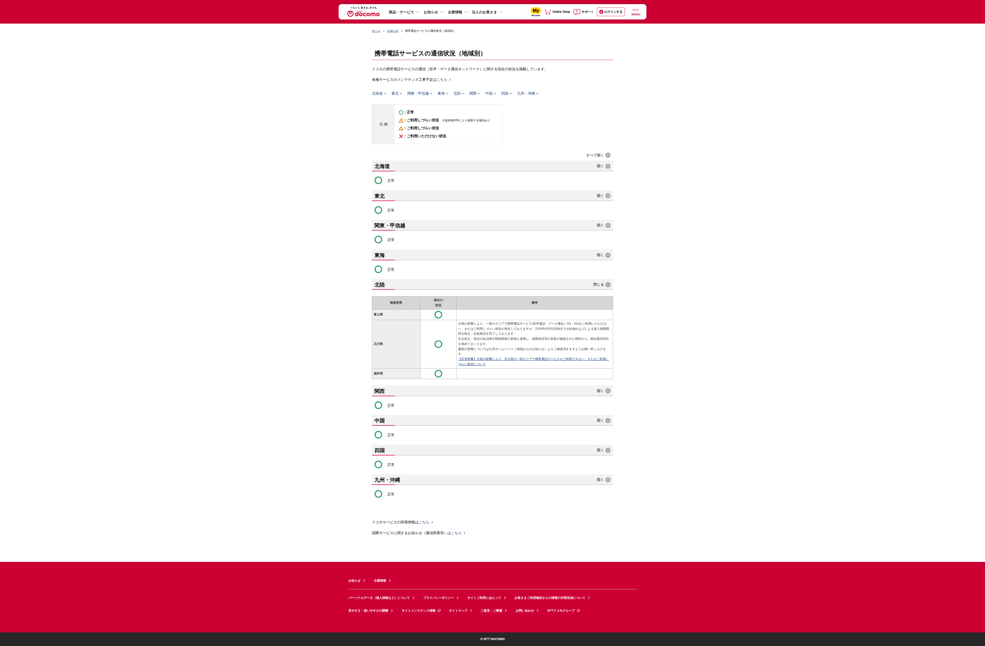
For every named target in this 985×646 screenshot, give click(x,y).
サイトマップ (458, 610)
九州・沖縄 (526, 93)
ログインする (613, 12)
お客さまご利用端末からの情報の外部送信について (550, 598)
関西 (473, 93)
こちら (442, 79)
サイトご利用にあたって (484, 598)
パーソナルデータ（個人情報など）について (379, 598)
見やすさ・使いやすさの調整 (368, 610)
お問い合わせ (525, 610)
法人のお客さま (484, 12)
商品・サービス (401, 12)
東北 (395, 93)
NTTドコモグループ (561, 610)
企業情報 (455, 12)
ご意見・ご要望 (491, 610)
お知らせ (431, 12)
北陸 (457, 93)
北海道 (377, 93)
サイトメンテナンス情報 (419, 610)
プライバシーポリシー (438, 598)
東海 (441, 93)
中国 (489, 93)
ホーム (376, 30)
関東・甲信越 (418, 93)
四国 (504, 93)
